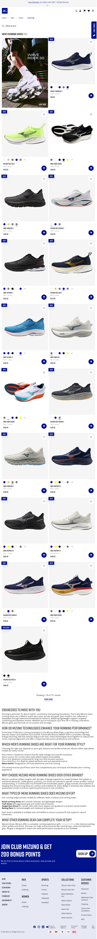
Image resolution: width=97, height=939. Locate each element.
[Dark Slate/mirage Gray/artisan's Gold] (61, 224)
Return (84, 893)
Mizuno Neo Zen (67, 890)
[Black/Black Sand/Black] (61, 482)
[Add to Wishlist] (91, 42)
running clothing (68, 824)
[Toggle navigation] (93, 10)
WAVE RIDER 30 (55, 357)
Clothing (25, 890)
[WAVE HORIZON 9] (25, 198)
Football (45, 894)
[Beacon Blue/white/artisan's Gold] (69, 87)
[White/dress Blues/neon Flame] (52, 224)
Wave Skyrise (66, 913)
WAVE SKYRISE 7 (8, 293)
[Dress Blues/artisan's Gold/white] (17, 160)
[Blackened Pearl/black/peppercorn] (17, 224)
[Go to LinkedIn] (43, 927)
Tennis (44, 890)
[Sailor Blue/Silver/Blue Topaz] (9, 353)
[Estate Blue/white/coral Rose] (22, 289)
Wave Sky (6, 759)
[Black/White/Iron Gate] (13, 289)
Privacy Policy (86, 915)
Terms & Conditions (51, 927)
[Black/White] (65, 160)
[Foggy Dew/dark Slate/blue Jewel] (65, 87)
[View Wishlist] (89, 11)
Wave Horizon (66, 917)
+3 (25, 289)
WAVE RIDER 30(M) (56, 164)
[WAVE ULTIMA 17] (25, 327)
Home (4, 18)
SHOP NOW (42, 104)
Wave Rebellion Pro (11, 761)
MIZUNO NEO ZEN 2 (9, 164)
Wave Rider (7, 754)
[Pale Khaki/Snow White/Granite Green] (9, 160)
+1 (25, 160)
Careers (4, 904)
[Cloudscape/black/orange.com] (13, 160)
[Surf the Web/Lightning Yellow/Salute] (5, 353)
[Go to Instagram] (39, 927)
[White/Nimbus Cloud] (56, 87)
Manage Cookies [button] (84, 927)
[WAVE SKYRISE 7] (25, 263)
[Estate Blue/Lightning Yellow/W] (61, 87)
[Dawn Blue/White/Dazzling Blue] (9, 289)
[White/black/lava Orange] (17, 353)
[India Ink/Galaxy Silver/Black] (5, 224)
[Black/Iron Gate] (52, 87)
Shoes (21, 18)
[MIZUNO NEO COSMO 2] (72, 198)
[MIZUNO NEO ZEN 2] (25, 134)
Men (12, 18)
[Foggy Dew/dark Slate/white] (52, 160)
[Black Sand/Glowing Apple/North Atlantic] (13, 353)
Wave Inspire (8, 757)
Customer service (86, 881)
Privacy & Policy (74, 927)
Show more (48, 699)
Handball (45, 902)
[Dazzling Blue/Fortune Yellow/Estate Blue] (5, 289)
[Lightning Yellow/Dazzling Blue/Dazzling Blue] (56, 482)
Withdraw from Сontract (87, 898)
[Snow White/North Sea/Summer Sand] (17, 289)
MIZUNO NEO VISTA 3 (9, 679)
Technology (6, 896)
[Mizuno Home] (5, 10)
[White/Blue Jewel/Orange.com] (56, 160)
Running (31, 18)
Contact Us (5, 892)
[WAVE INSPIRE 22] (72, 456)
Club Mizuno (6, 887)
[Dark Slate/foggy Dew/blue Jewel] (22, 160)
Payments (85, 889)
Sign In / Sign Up (63, 2)
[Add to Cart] (91, 95)
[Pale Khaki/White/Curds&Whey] (9, 224)
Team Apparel (6, 883)
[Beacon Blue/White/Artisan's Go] (61, 160)
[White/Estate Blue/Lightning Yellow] (5, 160)
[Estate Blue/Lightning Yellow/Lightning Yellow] (52, 482)
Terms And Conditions (85, 909)
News (4, 879)
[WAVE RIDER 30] (72, 327)
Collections (67, 879)
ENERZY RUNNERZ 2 (56, 91)
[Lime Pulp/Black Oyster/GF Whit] (69, 160)
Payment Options (63, 927)
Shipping (84, 904)
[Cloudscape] (69, 482)
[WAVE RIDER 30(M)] (72, 134)
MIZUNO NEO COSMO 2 (57, 228)
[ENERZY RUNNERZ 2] (72, 61)
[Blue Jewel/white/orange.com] (22, 353)
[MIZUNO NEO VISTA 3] (25, 649)
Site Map (93, 927)
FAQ (82, 919)
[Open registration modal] (80, 11)
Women (25, 896)
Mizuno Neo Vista (68, 885)
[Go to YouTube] (47, 927)
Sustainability (7, 900)
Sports (45, 879)
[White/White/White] (65, 482)
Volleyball (45, 898)
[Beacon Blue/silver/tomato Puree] (56, 224)
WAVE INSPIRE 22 (55, 486)
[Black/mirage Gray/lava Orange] (5, 676)
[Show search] (76, 11)
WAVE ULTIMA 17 (8, 357)
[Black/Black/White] (9, 676)
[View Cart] (84, 11)
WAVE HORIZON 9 (8, 228)
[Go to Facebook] (34, 927)
